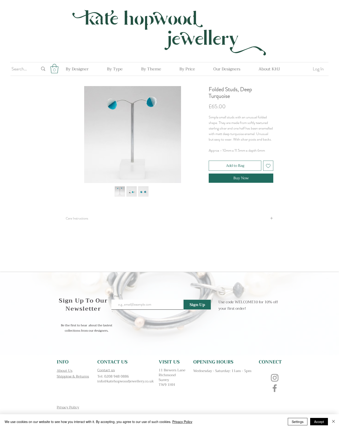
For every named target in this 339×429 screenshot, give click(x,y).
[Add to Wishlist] (268, 166)
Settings (297, 421)
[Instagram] (275, 378)
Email (115, 296)
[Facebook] (275, 388)
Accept (319, 421)
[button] (54, 68)
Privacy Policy (182, 421)
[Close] (333, 421)
